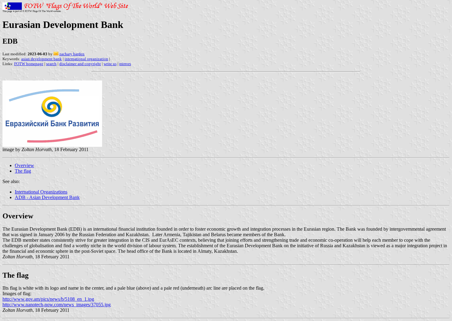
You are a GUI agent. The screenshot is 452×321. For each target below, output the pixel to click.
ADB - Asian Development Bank (47, 197)
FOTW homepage (28, 63)
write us (110, 63)
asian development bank (41, 59)
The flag (23, 171)
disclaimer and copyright (80, 63)
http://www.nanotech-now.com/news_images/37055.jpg (56, 304)
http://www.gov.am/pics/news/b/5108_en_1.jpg (48, 299)
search (51, 63)
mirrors (125, 63)
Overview (24, 165)
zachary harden (72, 54)
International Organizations (41, 191)
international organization (86, 59)
